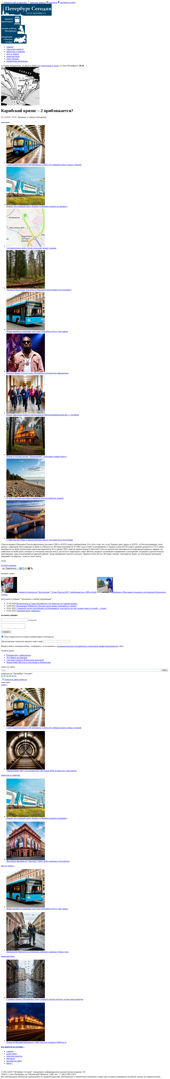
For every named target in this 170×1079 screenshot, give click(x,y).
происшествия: (8, 956)
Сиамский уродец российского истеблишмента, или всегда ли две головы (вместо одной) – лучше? (61, 608)
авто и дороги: (7, 866)
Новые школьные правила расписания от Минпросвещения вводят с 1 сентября (42, 415)
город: (4, 685)
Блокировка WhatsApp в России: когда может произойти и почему (46, 606)
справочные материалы (17, 61)
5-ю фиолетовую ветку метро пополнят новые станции (31, 248)
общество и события (15, 51)
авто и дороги (12, 54)
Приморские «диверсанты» (18, 655)
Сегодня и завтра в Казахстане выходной (25, 660)
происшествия (12, 56)
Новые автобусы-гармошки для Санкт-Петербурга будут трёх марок (37, 331)
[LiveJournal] (31, 568)
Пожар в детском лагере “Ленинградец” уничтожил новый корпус (36, 456)
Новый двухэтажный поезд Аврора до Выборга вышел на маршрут (36, 206)
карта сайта (11, 1054)
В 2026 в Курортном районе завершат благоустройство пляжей (34, 498)
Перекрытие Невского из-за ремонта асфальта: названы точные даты (37, 952)
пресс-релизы (12, 59)
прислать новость (38, 2)
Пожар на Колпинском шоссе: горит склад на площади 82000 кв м (36, 1042)
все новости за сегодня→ (13, 1047)
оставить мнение (8, 565)
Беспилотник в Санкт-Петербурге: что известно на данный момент (46, 603)
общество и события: (10, 775)
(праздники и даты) (50, 66)
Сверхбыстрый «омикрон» (28, 611)
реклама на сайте (67, 2)
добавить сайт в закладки (15, 2)
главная (9, 47)
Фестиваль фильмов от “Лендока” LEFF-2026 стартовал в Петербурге (38, 861)
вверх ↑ (9, 1063)
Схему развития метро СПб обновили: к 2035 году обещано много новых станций (43, 165)
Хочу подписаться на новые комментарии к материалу (29, 637)
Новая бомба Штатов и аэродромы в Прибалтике (28, 662)
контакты (53, 2)
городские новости (15, 49)
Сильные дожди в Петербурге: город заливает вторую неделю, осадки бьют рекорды (44, 999)
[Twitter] (23, 568)
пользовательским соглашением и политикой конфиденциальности (87, 646)
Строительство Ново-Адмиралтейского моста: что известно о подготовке (39, 540)
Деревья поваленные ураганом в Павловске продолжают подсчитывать (38, 290)
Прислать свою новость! (16, 679)
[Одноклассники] (26, 568)
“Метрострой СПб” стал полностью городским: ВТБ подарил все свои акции (41, 771)
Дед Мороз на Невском (16, 657)
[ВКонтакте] (20, 568)
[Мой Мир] (29, 568)
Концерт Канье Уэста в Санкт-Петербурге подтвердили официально (37, 373)
